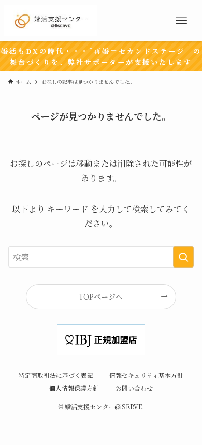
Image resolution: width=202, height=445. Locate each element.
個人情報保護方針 (74, 388)
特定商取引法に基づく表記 (56, 375)
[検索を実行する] (183, 257)
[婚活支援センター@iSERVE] (50, 20)
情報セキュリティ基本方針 (146, 375)
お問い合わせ (134, 388)
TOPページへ (101, 296)
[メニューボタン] (181, 20)
